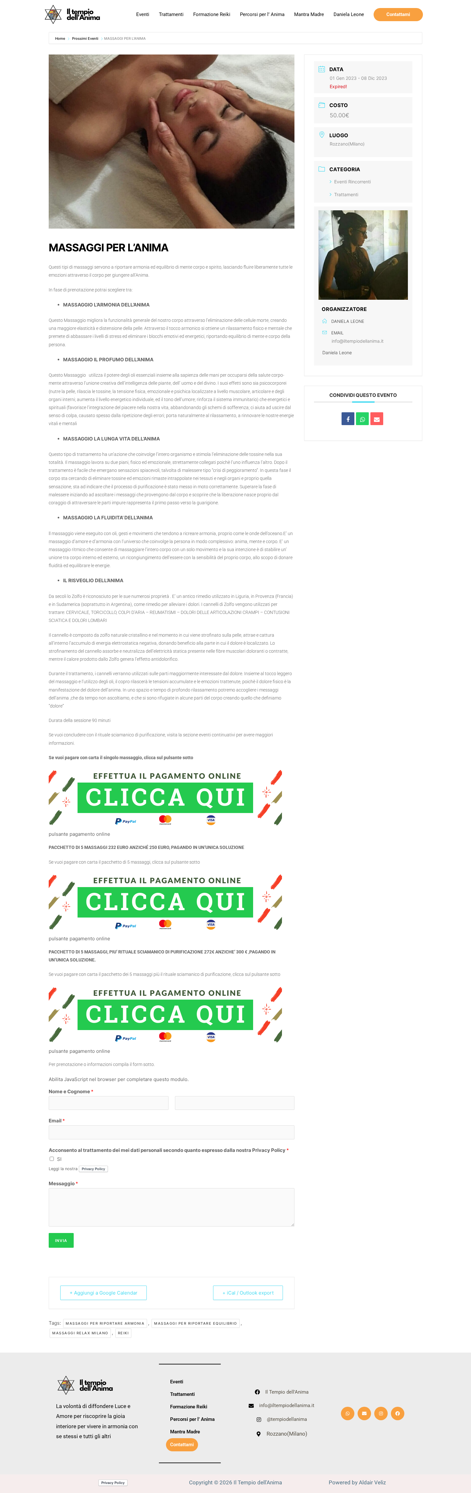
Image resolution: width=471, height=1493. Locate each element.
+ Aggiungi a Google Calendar (103, 1293)
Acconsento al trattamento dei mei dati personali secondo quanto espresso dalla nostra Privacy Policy (169, 1150)
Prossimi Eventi (85, 38)
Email (57, 1121)
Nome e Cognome (71, 1091)
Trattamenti (171, 14)
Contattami (182, 1444)
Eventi (142, 14)
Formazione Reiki (211, 14)
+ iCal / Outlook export (248, 1293)
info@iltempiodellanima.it (358, 341)
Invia (61, 1240)
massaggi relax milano (80, 1333)
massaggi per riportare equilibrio (195, 1323)
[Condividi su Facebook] (348, 418)
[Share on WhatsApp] (362, 418)
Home (60, 38)
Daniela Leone (349, 14)
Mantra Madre (309, 14)
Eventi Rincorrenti (352, 181)
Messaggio (63, 1183)
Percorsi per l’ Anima (262, 14)
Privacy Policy (93, 1168)
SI (59, 1159)
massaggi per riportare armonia (105, 1323)
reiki (123, 1333)
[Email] (376, 418)
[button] (398, 14)
